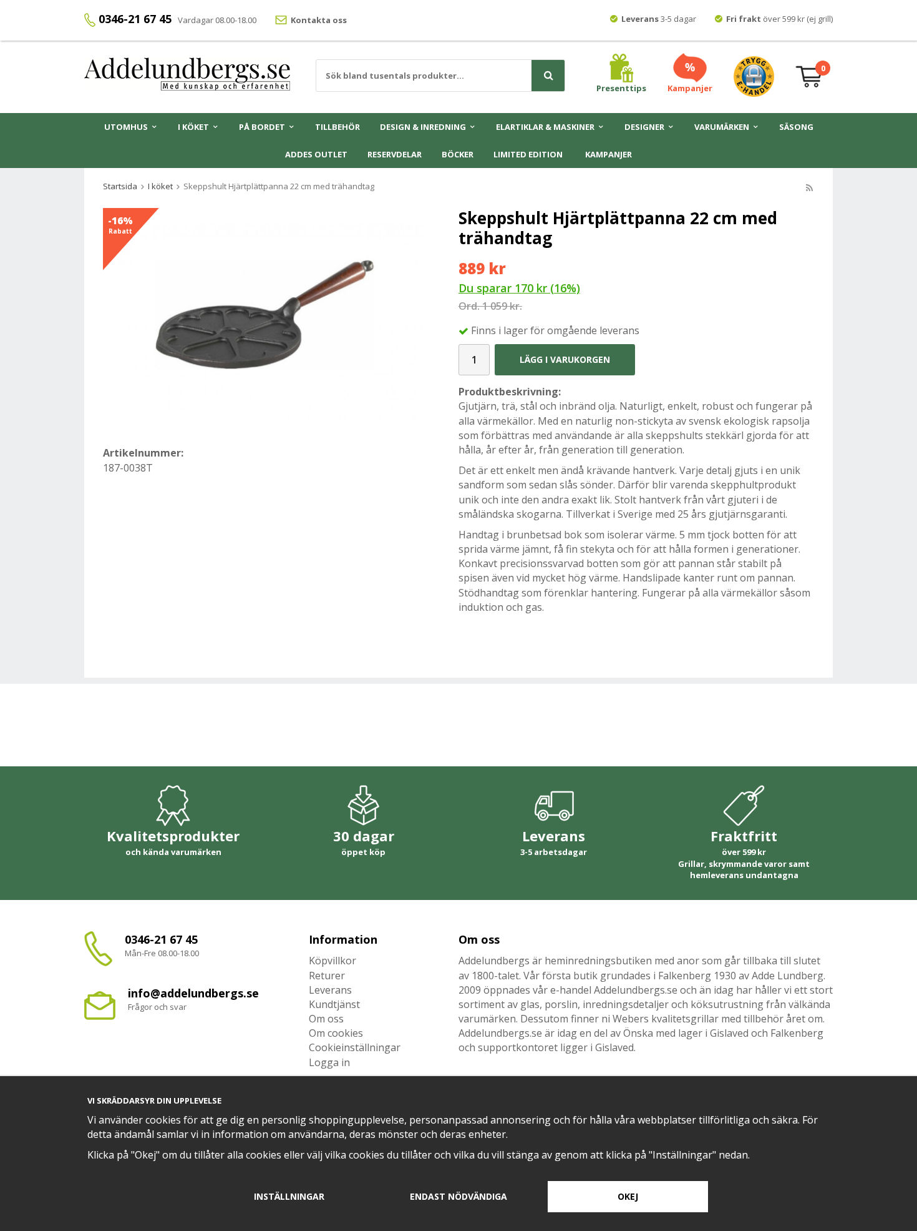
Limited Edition (528, 154)
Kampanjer (608, 154)
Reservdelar (394, 154)
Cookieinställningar (354, 1047)
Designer (644, 126)
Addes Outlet (316, 154)
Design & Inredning (423, 126)
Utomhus (126, 126)
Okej (628, 1196)
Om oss (326, 1019)
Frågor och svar (157, 1006)
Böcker (457, 154)
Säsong (796, 126)
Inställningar (289, 1196)
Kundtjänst (334, 1004)
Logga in (329, 1062)
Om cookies (336, 1033)
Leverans (330, 990)
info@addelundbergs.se (193, 993)
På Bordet (262, 126)
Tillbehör (337, 126)
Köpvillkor (332, 960)
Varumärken (721, 126)
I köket (193, 126)
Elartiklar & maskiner (545, 126)
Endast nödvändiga (458, 1196)
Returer (327, 975)
